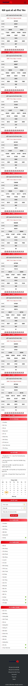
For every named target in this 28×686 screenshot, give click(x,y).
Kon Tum (5, 610)
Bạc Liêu (5, 588)
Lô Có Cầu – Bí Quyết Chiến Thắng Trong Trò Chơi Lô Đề (13, 475)
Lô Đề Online (11, 684)
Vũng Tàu (5, 591)
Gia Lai (4, 622)
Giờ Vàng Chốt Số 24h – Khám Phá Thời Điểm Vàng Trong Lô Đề (13, 461)
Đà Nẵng (5, 636)
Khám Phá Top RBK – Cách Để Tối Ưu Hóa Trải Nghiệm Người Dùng (12, 465)
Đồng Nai (5, 585)
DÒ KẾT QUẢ (14, 515)
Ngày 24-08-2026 (17, 18)
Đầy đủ (4, 52)
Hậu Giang (5, 557)
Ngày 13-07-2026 (17, 260)
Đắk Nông (5, 613)
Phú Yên (4, 645)
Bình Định (5, 630)
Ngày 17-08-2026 (17, 58)
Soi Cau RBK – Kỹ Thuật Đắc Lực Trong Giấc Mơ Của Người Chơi (14, 470)
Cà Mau (4, 597)
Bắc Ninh (5, 532)
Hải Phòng (5, 529)
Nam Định (5, 526)
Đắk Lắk (4, 639)
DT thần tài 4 (5, 442)
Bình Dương (5, 565)
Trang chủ (14, 676)
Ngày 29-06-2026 (17, 341)
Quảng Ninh (5, 535)
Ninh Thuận (5, 619)
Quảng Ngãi (5, 616)
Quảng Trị (5, 627)
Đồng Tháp (5, 600)
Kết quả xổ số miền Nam (14, 669)
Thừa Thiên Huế (6, 647)
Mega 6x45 (5, 431)
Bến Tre (4, 594)
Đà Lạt (4, 545)
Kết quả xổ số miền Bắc (14, 667)
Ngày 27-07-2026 (17, 179)
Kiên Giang (5, 548)
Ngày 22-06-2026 (17, 381)
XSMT (8, 18)
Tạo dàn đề (14, 674)
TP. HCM (5, 602)
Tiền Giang (5, 551)
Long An (4, 560)
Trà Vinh (4, 562)
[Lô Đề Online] (14, 661)
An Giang (5, 574)
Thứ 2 (11, 18)
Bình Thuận (5, 571)
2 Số (9, 52)
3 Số (13, 52)
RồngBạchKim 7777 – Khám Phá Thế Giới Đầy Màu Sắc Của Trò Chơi (13, 456)
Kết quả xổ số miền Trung (14, 672)
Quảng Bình (5, 625)
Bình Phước (5, 554)
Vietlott (14, 679)
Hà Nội (4, 537)
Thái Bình (5, 523)
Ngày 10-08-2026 (17, 99)
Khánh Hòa (5, 633)
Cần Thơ (5, 582)
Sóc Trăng (5, 580)
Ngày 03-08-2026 (17, 139)
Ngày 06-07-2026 (17, 300)
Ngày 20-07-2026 (17, 220)
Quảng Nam (5, 642)
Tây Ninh (5, 577)
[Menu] (24, 2)
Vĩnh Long (5, 568)
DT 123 (4, 433)
